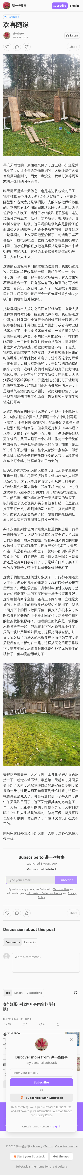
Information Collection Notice (54, 1111)
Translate (12, 16)
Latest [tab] (18, 993)
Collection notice (66, 1146)
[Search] (76, 993)
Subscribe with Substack (44, 1098)
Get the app (61, 1156)
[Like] (7, 47)
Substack (22, 1166)
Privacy (37, 1146)
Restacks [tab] (30, 942)
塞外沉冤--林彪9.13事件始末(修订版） (29, 1006)
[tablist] (20, 942)
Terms (49, 1146)
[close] (71, 1039)
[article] (41, 1014)
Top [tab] (8, 993)
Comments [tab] (13, 942)
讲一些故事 (18, 33)
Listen (74, 35)
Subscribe (59, 5)
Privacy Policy (44, 1115)
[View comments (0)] (17, 47)
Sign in (74, 5)
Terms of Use (63, 1107)
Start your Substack (31, 1156)
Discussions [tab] (34, 993)
